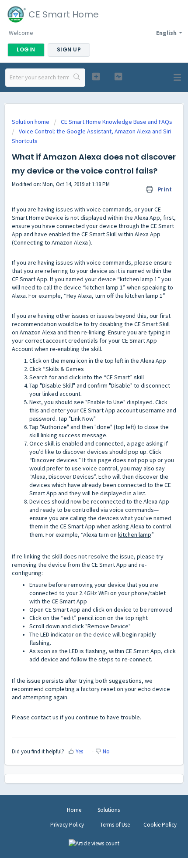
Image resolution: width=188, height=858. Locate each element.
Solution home (31, 122)
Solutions (108, 810)
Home (74, 810)
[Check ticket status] (118, 76)
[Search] (77, 77)
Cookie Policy (160, 824)
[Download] (78, 431)
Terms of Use (115, 824)
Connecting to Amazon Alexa (51, 242)
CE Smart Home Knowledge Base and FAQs (116, 122)
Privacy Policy (67, 824)
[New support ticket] (96, 76)
